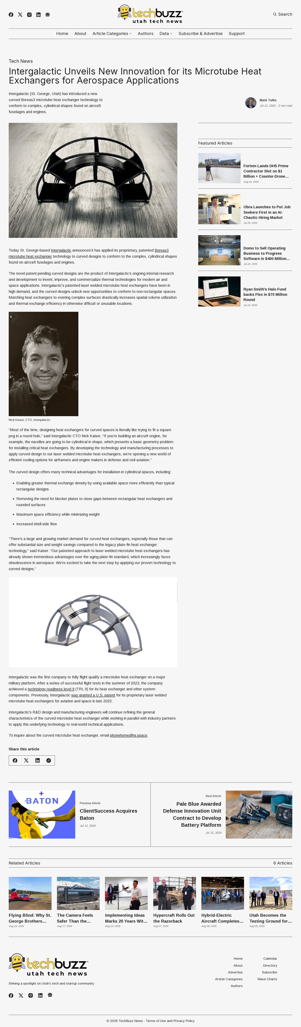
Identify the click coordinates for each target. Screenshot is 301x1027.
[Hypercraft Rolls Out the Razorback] (174, 893)
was (93, 695)
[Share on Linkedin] (37, 760)
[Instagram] (29, 15)
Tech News (21, 61)
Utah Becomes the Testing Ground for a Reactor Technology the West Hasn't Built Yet (270, 918)
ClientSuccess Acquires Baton (108, 814)
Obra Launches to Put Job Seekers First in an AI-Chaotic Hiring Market (267, 212)
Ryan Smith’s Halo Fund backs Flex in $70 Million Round (265, 294)
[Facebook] (11, 14)
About (80, 33)
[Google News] (47, 14)
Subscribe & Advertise (201, 33)
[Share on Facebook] (15, 760)
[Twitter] (20, 15)
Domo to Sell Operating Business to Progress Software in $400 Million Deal (265, 253)
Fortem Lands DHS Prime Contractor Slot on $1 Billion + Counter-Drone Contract (266, 171)
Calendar (270, 958)
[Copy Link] (48, 760)
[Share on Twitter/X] (26, 760)
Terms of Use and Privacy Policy (170, 1021)
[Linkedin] (38, 15)
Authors (145, 33)
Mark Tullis (268, 100)
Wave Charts (267, 979)
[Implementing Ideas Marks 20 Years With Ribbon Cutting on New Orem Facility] (126, 893)
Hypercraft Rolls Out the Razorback (174, 918)
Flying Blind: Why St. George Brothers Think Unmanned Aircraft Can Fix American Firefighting (30, 918)
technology (51, 689)
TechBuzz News (131, 1021)
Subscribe (269, 972)
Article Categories (229, 979)
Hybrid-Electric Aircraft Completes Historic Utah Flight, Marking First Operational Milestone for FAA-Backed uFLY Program (221, 918)
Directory (270, 965)
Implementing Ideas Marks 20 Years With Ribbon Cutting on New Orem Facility (125, 918)
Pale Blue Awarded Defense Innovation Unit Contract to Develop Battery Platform (192, 814)
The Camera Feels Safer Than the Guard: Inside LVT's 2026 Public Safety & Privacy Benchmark (77, 918)
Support (237, 33)
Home (62, 33)
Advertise (235, 972)
